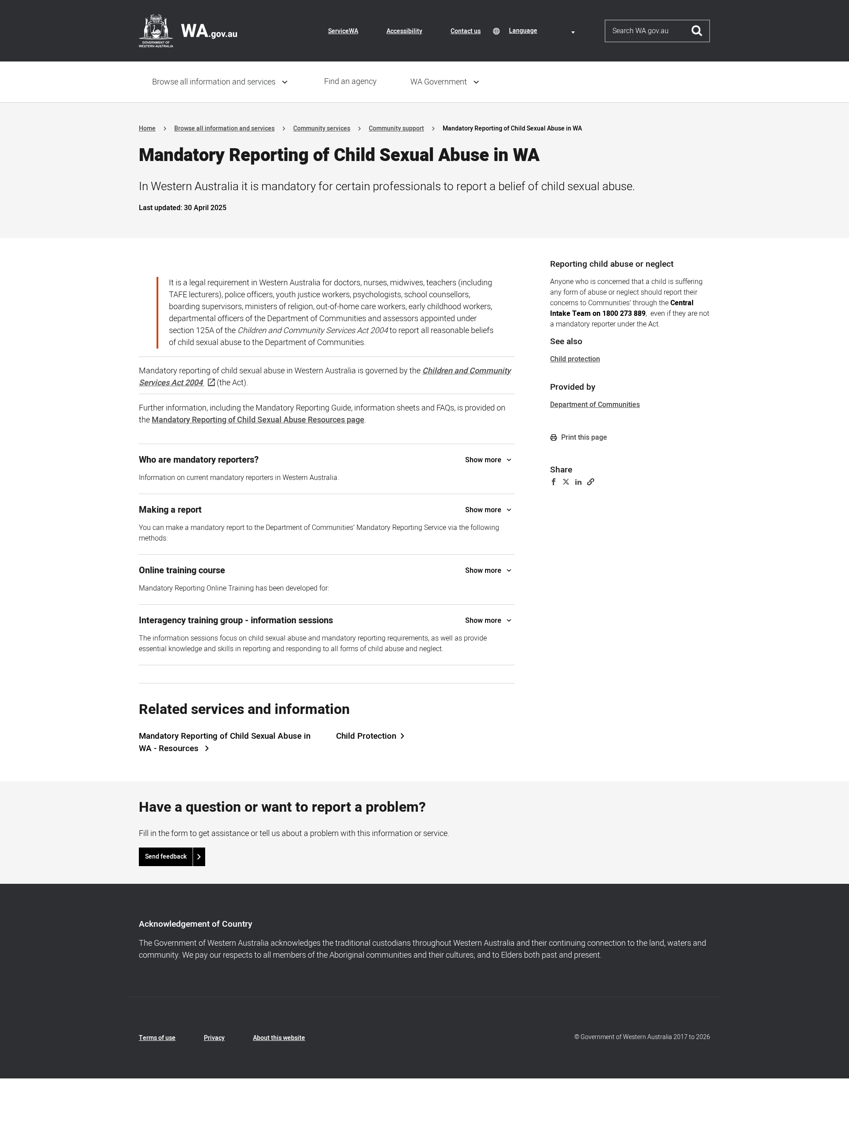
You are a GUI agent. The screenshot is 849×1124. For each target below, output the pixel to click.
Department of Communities (595, 404)
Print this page (583, 437)
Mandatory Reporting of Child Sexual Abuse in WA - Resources (224, 742)
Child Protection (366, 736)
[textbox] (543, 30)
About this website (279, 1038)
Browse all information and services (213, 82)
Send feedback (166, 856)
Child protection (575, 359)
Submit (697, 31)
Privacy (214, 1038)
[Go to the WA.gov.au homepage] (188, 30)
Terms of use (157, 1038)
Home (147, 128)
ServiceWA (343, 31)
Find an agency (350, 82)
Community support (396, 128)
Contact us (466, 31)
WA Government (438, 82)
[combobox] (543, 30)
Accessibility (404, 31)
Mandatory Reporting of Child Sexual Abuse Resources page (258, 420)
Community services (321, 128)
